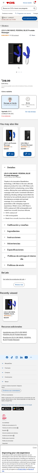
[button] (30, 111)
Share (33, 35)
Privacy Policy (22, 469)
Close (35, 447)
